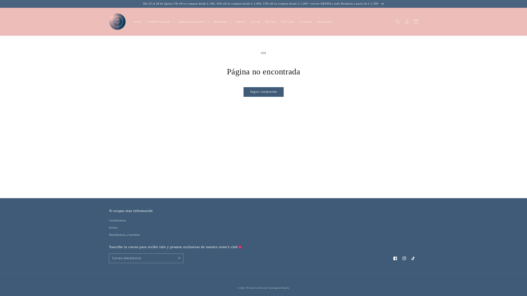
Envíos (113, 227)
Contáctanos (117, 220)
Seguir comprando (263, 92)
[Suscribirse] (178, 258)
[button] (397, 21)
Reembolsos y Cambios (124, 235)
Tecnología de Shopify (278, 288)
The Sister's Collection (257, 288)
